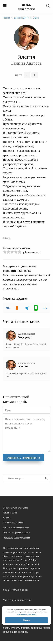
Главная (6, 17)
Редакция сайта (10, 512)
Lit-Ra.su (26, 4)
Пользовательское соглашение (16, 537)
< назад (6, 238)
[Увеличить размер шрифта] (34, 75)
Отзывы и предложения (13, 522)
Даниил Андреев (21, 17)
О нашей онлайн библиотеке (15, 507)
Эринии (23, 366)
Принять (26, 620)
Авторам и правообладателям (16, 527)
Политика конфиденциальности (16, 532)
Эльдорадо (24, 337)
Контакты (7, 517)
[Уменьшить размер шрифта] (27, 75)
